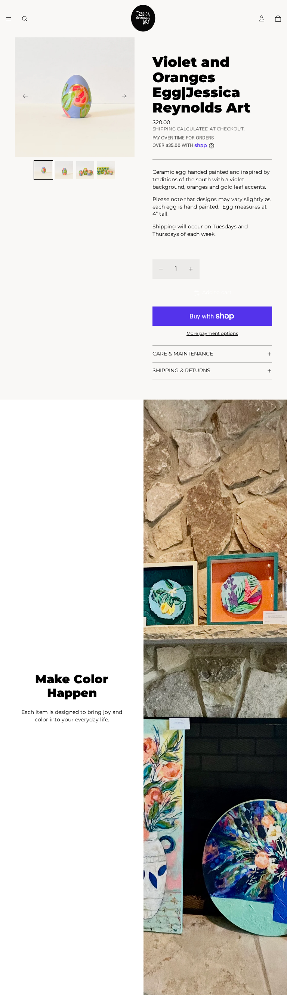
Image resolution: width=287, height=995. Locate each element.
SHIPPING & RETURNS (181, 370)
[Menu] (8, 18)
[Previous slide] (23, 97)
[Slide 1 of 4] (43, 170)
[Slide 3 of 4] (85, 170)
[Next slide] (126, 97)
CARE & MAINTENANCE (182, 353)
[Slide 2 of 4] (64, 170)
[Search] (24, 18)
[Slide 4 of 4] (106, 170)
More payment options (212, 333)
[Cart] (278, 18)
